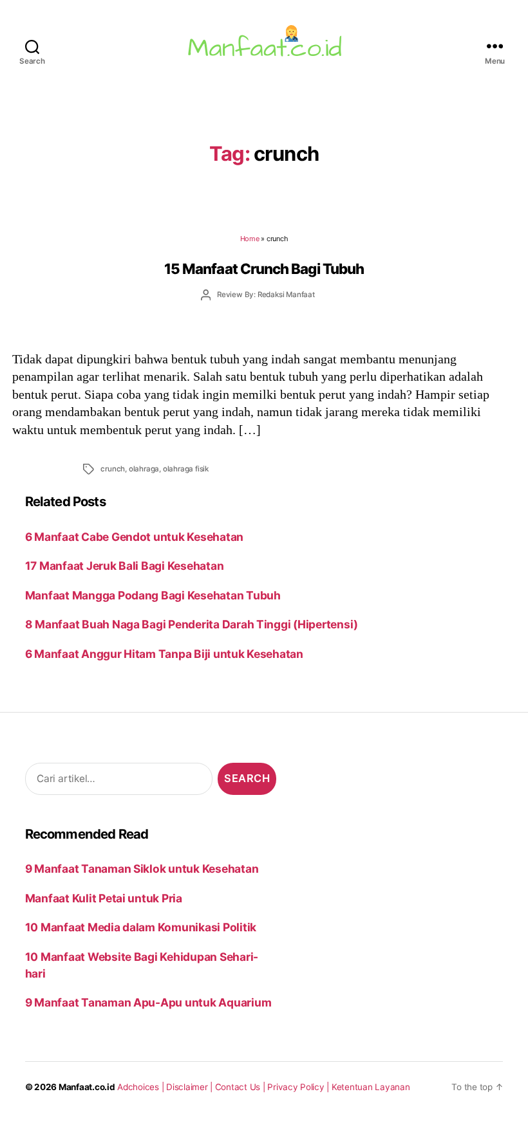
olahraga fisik (186, 468)
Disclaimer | (190, 1087)
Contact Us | (241, 1087)
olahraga (144, 468)
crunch (112, 468)
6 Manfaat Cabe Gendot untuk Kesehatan (134, 536)
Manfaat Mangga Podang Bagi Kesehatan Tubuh (153, 595)
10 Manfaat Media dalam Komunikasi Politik (140, 927)
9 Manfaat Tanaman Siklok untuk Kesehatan (142, 868)
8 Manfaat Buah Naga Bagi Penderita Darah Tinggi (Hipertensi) (191, 624)
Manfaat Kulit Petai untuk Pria (103, 898)
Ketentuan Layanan (371, 1087)
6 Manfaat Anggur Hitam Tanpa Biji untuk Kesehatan (164, 654)
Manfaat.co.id (87, 1087)
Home (249, 238)
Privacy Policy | (299, 1087)
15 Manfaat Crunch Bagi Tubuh (264, 268)
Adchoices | (141, 1087)
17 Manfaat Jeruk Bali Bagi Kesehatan (124, 565)
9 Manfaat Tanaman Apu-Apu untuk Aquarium (148, 1002)
